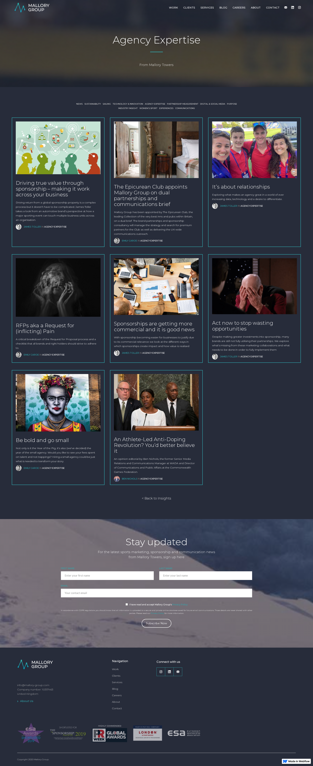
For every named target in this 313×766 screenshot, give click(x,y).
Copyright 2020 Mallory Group (33, 759)
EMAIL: (64, 585)
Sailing (107, 104)
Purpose (232, 104)
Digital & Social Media (212, 104)
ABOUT (256, 7)
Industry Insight (128, 108)
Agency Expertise (155, 104)
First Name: (68, 568)
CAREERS (239, 7)
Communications (185, 108)
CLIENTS (189, 7)
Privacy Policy (180, 604)
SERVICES (207, 7)
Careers (117, 695)
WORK (173, 7)
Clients (116, 675)
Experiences (166, 108)
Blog (115, 688)
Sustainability (92, 104)
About (116, 701)
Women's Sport (148, 108)
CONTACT (272, 7)
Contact (117, 708)
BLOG (223, 7)
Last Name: (166, 568)
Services (117, 682)
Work (115, 669)
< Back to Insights (156, 498)
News (79, 104)
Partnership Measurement (182, 104)
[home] (32, 7)
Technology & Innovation (128, 104)
